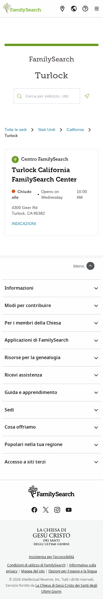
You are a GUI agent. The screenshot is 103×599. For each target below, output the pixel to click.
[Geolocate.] (87, 96)
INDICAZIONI (24, 223)
